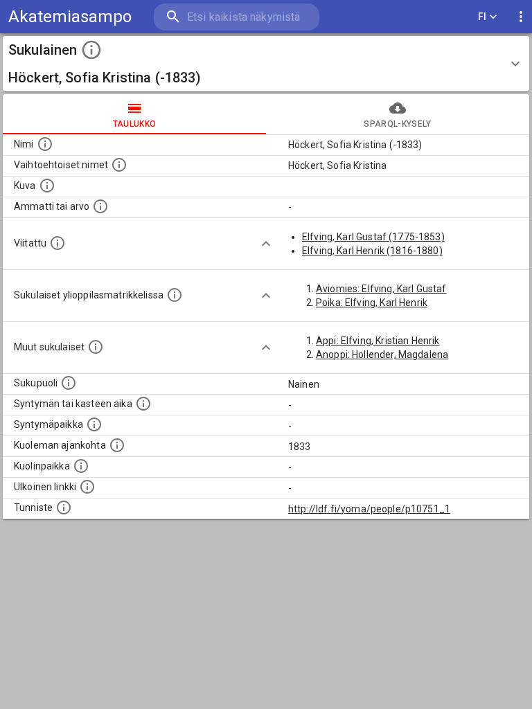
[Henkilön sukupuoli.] (68, 383)
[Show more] (266, 244)
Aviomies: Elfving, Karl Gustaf (381, 288)
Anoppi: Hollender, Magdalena (382, 354)
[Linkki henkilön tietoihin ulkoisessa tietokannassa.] (87, 487)
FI (482, 16)
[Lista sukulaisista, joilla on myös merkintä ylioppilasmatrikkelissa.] (174, 295)
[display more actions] (521, 16)
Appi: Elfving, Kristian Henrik (378, 340)
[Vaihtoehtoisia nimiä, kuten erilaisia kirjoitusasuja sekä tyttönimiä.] (119, 165)
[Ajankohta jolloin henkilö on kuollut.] (117, 445)
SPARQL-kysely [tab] (397, 124)
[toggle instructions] (91, 50)
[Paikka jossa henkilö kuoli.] (81, 466)
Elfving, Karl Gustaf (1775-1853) (373, 236)
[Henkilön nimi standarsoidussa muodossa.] (45, 144)
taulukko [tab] (135, 124)
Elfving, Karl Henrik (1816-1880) (372, 250)
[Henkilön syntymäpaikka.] (94, 424)
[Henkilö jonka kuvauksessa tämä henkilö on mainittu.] (57, 243)
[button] (266, 63)
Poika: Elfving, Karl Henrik (371, 302)
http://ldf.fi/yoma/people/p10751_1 (369, 508)
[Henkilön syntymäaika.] (143, 404)
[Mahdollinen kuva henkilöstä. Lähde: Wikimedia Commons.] (47, 185)
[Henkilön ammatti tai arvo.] (100, 206)
